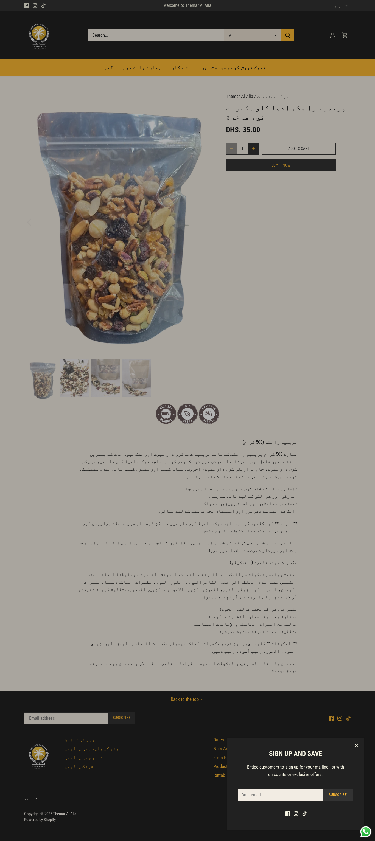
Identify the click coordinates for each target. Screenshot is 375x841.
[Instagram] (296, 813)
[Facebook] (287, 813)
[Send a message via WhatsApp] (365, 831)
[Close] (356, 745)
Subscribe (337, 794)
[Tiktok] (304, 813)
